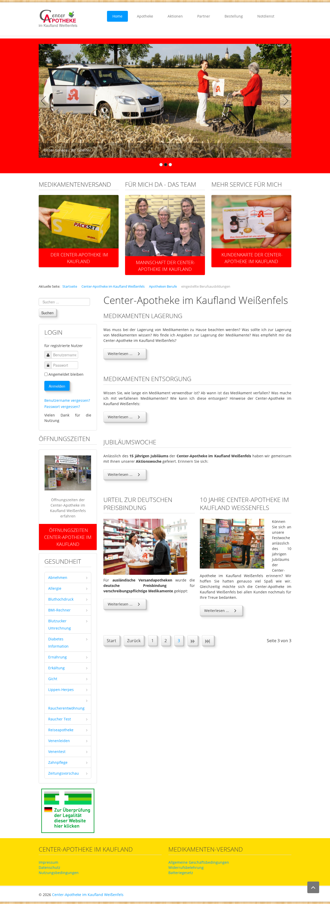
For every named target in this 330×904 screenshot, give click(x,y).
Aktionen (175, 16)
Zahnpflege (58, 762)
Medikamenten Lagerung (142, 315)
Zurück (134, 640)
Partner (203, 16)
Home (117, 16)
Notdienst (265, 16)
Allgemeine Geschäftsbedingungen (198, 862)
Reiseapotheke (60, 729)
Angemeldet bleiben (66, 374)
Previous (45, 101)
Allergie (54, 588)
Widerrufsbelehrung (186, 867)
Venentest (56, 751)
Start (111, 640)
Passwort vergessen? (62, 406)
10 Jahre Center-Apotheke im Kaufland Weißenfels (244, 503)
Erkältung (56, 667)
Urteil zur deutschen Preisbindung (137, 503)
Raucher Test (59, 719)
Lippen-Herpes (61, 689)
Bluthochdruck (60, 599)
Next (284, 101)
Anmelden (57, 386)
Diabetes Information (58, 642)
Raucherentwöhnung (66, 708)
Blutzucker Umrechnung (59, 624)
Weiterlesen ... (120, 353)
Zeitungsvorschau (63, 773)
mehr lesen (78, 227)
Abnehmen (57, 577)
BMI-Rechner (59, 610)
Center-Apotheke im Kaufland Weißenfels (87, 894)
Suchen (47, 312)
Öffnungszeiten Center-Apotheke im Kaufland (68, 537)
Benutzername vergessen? (67, 400)
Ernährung (57, 657)
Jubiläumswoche (129, 442)
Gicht (52, 678)
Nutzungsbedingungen (59, 872)
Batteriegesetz (180, 872)
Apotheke (145, 16)
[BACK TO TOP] (313, 887)
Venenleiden (59, 740)
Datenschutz (49, 867)
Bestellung (234, 16)
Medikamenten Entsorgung (147, 378)
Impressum (48, 862)
